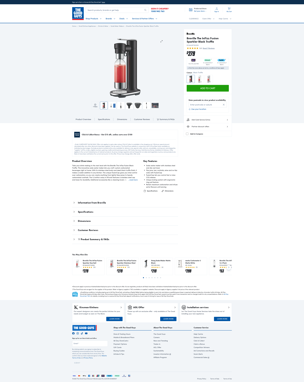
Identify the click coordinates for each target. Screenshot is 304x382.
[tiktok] (82, 333)
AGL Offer (157, 347)
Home (74, 26)
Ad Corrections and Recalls (204, 351)
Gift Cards (117, 347)
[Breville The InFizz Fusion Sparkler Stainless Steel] (209, 79)
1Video (95, 107)
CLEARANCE (194, 18)
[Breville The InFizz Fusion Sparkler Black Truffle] (191, 79)
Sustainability (159, 351)
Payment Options (120, 344)
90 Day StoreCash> (121, 341)
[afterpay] (117, 375)
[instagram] (77, 333)
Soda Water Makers (117, 26)
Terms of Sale (214, 379)
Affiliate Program (160, 357)
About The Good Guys (163, 327)
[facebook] (73, 333)
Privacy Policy (88, 358)
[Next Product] (229, 268)
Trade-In (157, 344)
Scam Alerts (198, 354)
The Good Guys (159, 334)
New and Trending (161, 341)
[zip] (102, 375)
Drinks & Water (103, 26)
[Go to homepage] (78, 13)
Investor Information (161, 354)
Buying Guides (119, 351)
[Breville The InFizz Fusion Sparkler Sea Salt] (200, 79)
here (103, 2)
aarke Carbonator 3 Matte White (193, 261)
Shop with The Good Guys (125, 327)
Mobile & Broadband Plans (124, 337)
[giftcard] (129, 375)
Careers (157, 337)
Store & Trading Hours (122, 334)
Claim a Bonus (199, 344)
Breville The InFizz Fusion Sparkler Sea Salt (92, 261)
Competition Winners (202, 347)
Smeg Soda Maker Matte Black (161, 261)
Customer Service (201, 327)
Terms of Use (227, 379)
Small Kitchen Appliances (87, 26)
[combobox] (208, 104)
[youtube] (86, 333)
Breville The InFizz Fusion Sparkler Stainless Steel (126, 261)
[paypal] (109, 375)
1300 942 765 (157, 11)
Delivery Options (200, 337)
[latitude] (124, 375)
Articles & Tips (119, 354)
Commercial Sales (200, 357)
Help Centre (198, 334)
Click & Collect (199, 341)
